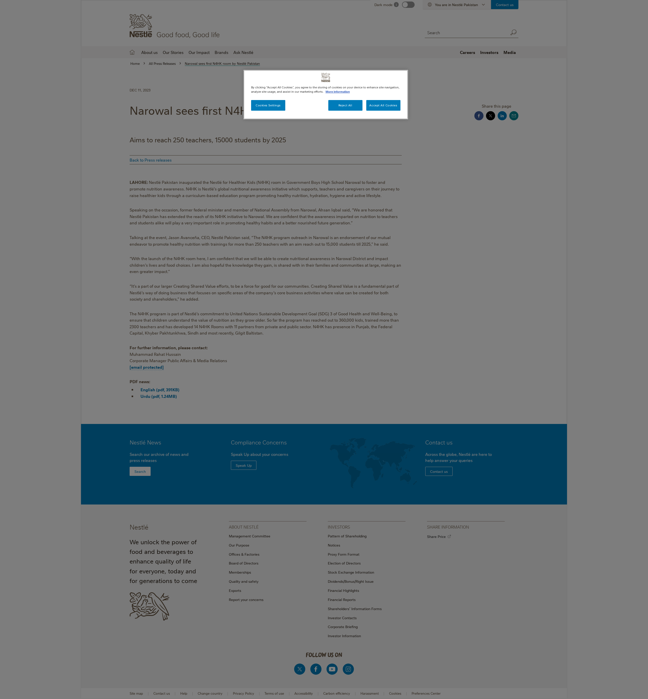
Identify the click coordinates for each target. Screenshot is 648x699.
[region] (326, 94)
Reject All (345, 105)
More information (338, 91)
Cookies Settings (268, 105)
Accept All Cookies (383, 105)
